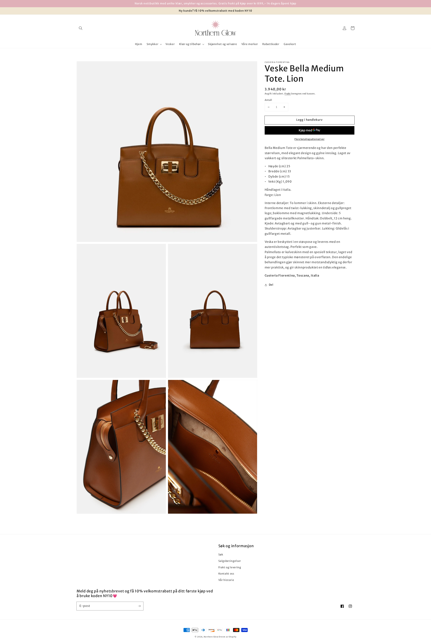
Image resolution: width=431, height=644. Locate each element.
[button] (81, 28)
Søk (220, 554)
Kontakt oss (226, 573)
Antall (268, 100)
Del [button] (271, 284)
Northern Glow (211, 637)
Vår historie (226, 580)
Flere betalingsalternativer (309, 139)
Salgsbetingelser (229, 561)
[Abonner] (139, 606)
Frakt (288, 93)
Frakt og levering (229, 567)
